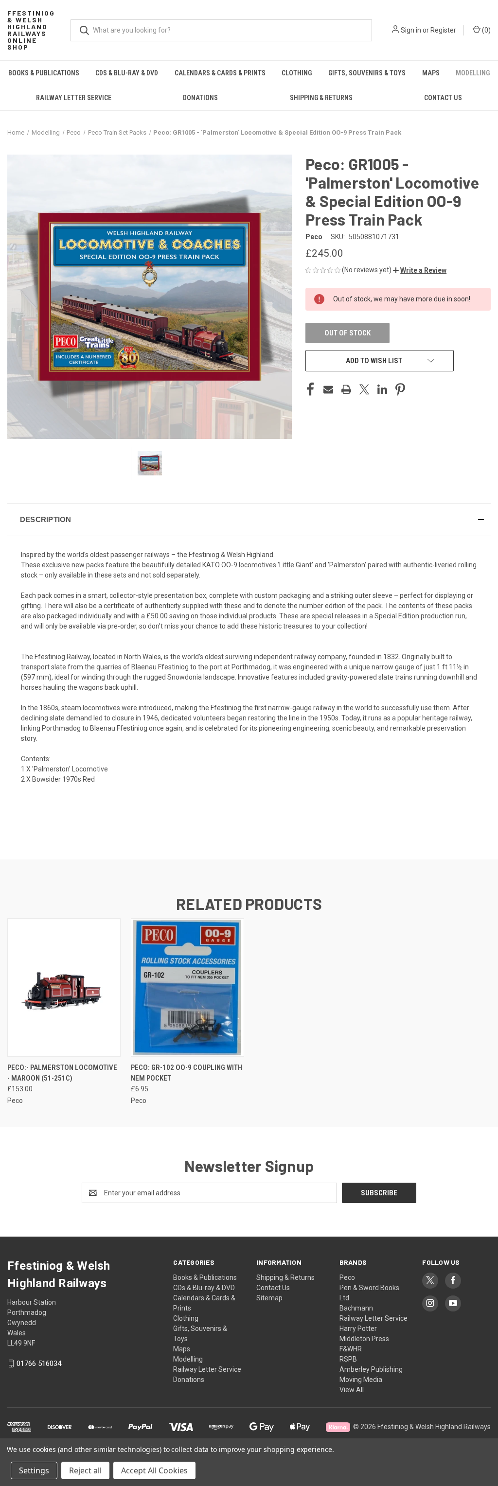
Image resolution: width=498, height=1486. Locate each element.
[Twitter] (364, 389)
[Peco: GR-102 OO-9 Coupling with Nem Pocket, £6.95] (187, 987)
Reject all (85, 1470)
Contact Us (273, 1288)
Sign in (411, 30)
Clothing (297, 73)
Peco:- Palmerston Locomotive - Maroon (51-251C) (62, 1073)
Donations (200, 98)
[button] (419, 270)
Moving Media (360, 1379)
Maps (431, 73)
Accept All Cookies (154, 1470)
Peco (347, 1277)
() (485, 30)
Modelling (473, 73)
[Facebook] (310, 389)
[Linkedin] (382, 389)
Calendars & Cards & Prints (220, 73)
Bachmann (356, 1308)
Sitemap (269, 1298)
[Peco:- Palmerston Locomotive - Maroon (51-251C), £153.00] (64, 987)
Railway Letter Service (73, 98)
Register (443, 30)
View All (351, 1390)
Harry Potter (358, 1328)
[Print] (346, 389)
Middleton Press (364, 1339)
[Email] (328, 389)
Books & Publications (43, 73)
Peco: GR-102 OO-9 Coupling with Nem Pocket (186, 1073)
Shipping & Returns (321, 98)
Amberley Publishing (371, 1369)
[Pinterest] (400, 389)
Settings (34, 1470)
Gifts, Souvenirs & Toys (367, 73)
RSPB (348, 1359)
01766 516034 (39, 1363)
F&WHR (350, 1349)
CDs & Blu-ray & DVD (126, 73)
